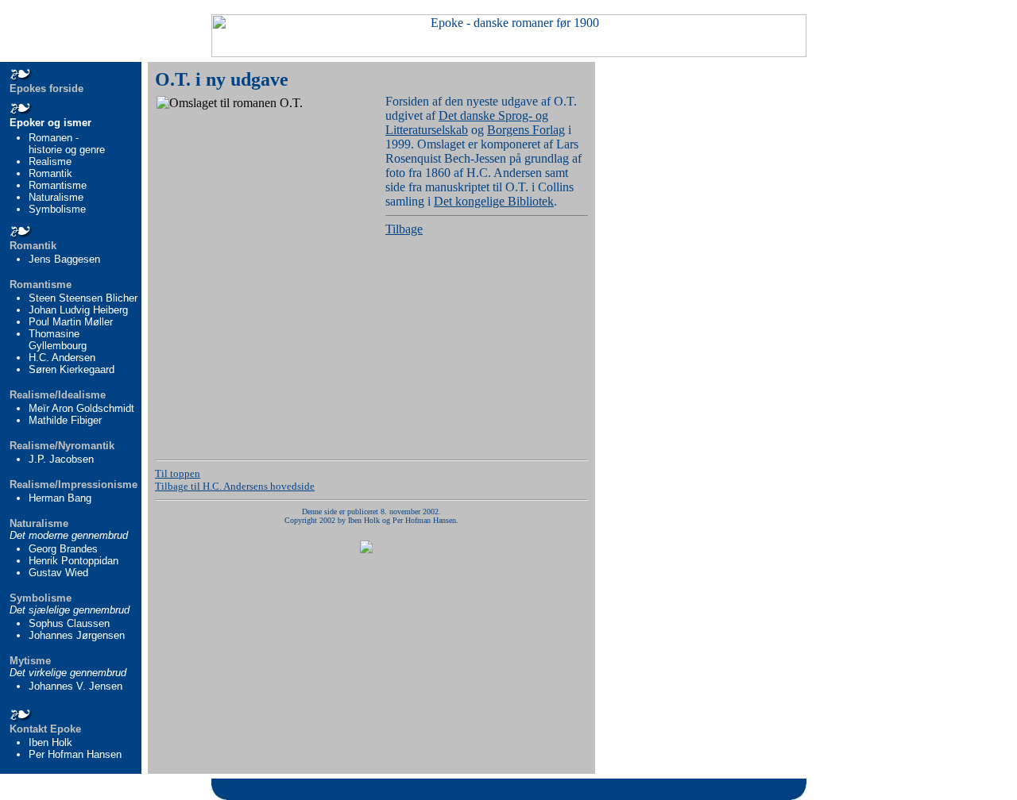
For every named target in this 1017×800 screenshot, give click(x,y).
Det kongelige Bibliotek (494, 201)
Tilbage (404, 229)
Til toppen (177, 473)
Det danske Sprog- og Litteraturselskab (466, 123)
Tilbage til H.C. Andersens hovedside (235, 486)
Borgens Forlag (526, 130)
